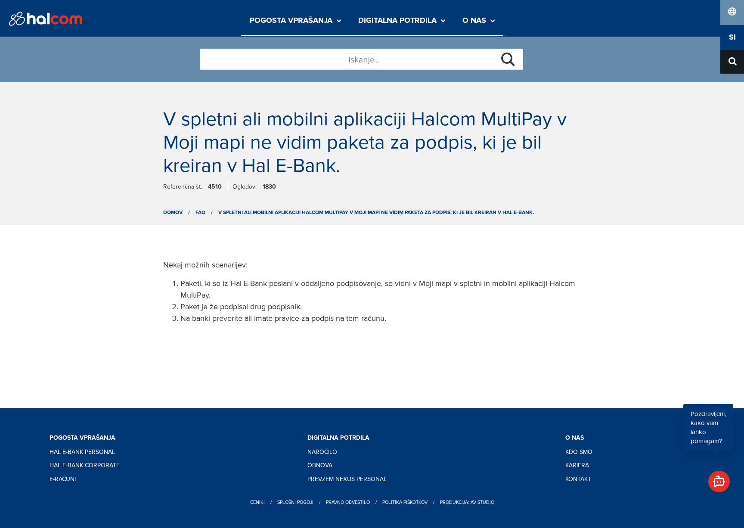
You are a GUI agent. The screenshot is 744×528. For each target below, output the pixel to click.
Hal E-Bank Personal (82, 452)
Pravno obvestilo (348, 502)
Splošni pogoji (295, 502)
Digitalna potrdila (397, 20)
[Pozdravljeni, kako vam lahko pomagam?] (715, 478)
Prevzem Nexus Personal (347, 479)
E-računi (63, 479)
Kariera (577, 465)
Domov (173, 212)
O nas (474, 20)
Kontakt (578, 479)
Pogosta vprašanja (291, 20)
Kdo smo (578, 452)
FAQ (200, 212)
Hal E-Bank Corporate (85, 465)
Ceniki (257, 502)
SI (732, 37)
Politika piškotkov (405, 502)
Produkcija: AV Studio (467, 502)
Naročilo (322, 452)
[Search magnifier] (508, 59)
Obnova (319, 465)
